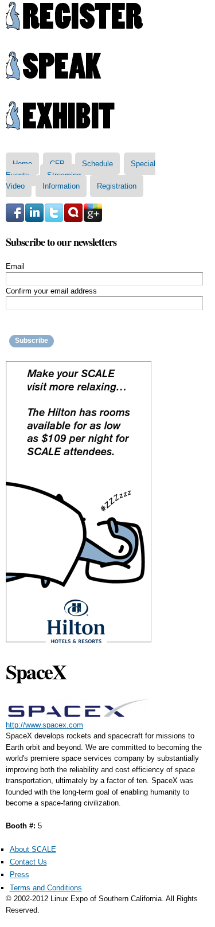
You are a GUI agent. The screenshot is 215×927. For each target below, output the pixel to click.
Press (19, 874)
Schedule (97, 163)
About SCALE (33, 849)
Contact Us (28, 862)
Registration (116, 186)
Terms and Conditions (46, 887)
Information (61, 186)
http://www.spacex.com (44, 725)
